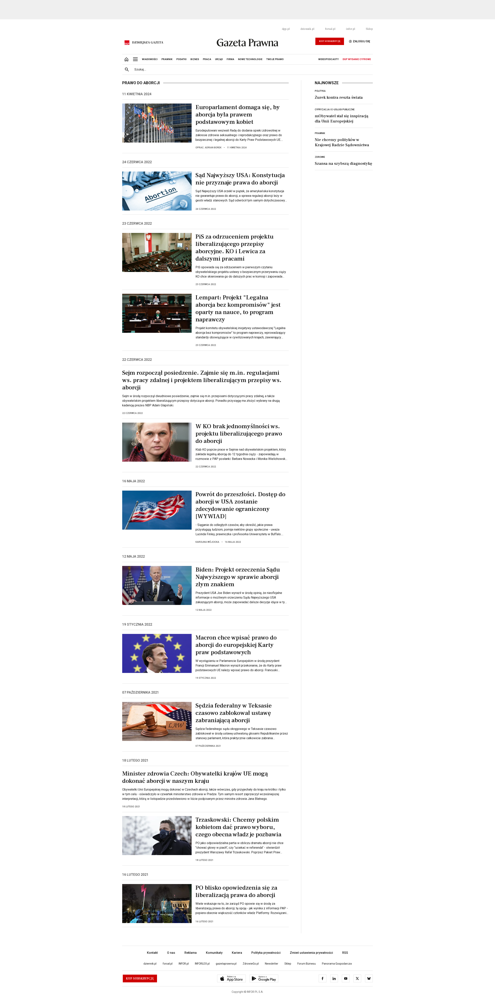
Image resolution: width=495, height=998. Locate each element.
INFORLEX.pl (202, 963)
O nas (171, 953)
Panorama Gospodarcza (337, 963)
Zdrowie (320, 157)
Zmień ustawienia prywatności (311, 953)
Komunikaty (214, 953)
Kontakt (152, 953)
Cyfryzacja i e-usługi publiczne (335, 109)
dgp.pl (286, 29)
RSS (345, 953)
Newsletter (271, 963)
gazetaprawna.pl (226, 963)
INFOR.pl (184, 963)
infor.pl (350, 29)
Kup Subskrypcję (329, 41)
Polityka (320, 91)
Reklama (190, 953)
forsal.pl (330, 29)
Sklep (369, 29)
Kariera (237, 953)
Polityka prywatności (266, 953)
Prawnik (320, 133)
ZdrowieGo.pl (251, 963)
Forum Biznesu (306, 963)
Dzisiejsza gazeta (147, 42)
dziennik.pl (307, 29)
